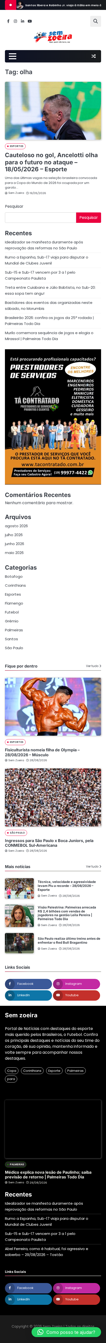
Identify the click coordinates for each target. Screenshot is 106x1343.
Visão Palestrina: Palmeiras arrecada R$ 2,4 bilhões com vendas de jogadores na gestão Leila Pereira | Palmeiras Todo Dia (67, 913)
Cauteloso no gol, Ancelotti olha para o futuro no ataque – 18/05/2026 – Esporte (51, 162)
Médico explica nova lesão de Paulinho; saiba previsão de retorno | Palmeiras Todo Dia (48, 1174)
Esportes (16, 146)
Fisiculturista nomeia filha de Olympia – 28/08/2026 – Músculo (42, 752)
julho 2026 (14, 534)
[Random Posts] (93, 56)
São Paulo (14, 647)
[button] (66, 1332)
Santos (11, 639)
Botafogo (14, 576)
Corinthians (15, 585)
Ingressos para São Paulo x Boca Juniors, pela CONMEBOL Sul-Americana (49, 843)
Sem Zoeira (16, 193)
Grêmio (11, 621)
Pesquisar (14, 206)
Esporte (54, 1070)
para (11, 1079)
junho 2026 (14, 543)
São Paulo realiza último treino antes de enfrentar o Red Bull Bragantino (69, 940)
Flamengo (14, 603)
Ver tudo (92, 666)
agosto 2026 (16, 525)
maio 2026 (14, 552)
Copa (11, 1070)
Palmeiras (14, 630)
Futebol (12, 612)
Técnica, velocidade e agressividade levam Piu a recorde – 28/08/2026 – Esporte (67, 885)
